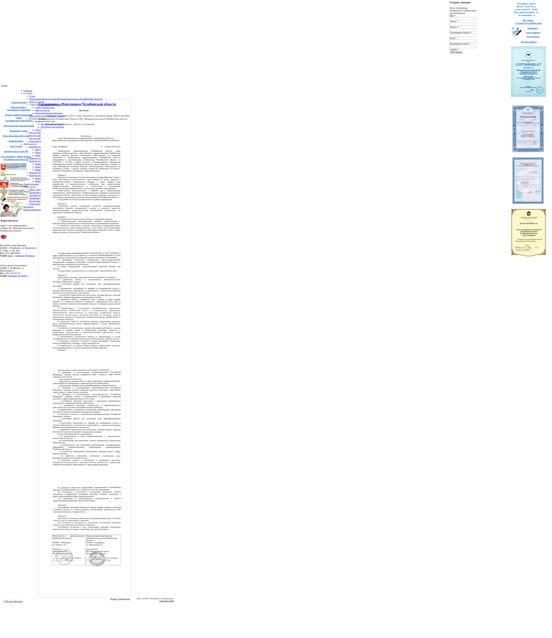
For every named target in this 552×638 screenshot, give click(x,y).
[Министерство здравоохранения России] (14, 175)
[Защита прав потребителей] (14, 195)
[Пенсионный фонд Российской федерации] (11, 216)
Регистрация (456, 52)
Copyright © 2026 (166, 601)
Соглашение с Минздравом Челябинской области (77, 104)
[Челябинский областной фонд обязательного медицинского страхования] (14, 201)
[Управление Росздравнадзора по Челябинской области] (14, 187)
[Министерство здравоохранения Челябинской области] (13, 169)
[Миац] (15, 181)
